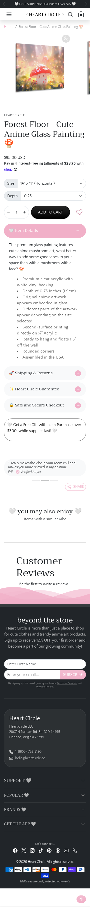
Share (78, 487)
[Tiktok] (40, 850)
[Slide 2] (45, 480)
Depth (12, 196)
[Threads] (58, 850)
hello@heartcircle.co (30, 758)
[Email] (66, 850)
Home (8, 27)
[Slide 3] (54, 480)
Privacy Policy (44, 686)
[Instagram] (32, 850)
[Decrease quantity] (8, 212)
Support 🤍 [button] (18, 781)
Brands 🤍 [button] (15, 809)
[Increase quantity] (24, 212)
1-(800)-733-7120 (28, 752)
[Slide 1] (36, 480)
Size (10, 183)
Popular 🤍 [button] (16, 795)
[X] (24, 850)
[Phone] (74, 850)
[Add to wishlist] (79, 212)
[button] (14, 14)
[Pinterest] (49, 850)
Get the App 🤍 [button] (20, 823)
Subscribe (73, 674)
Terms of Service (67, 683)
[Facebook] (15, 850)
